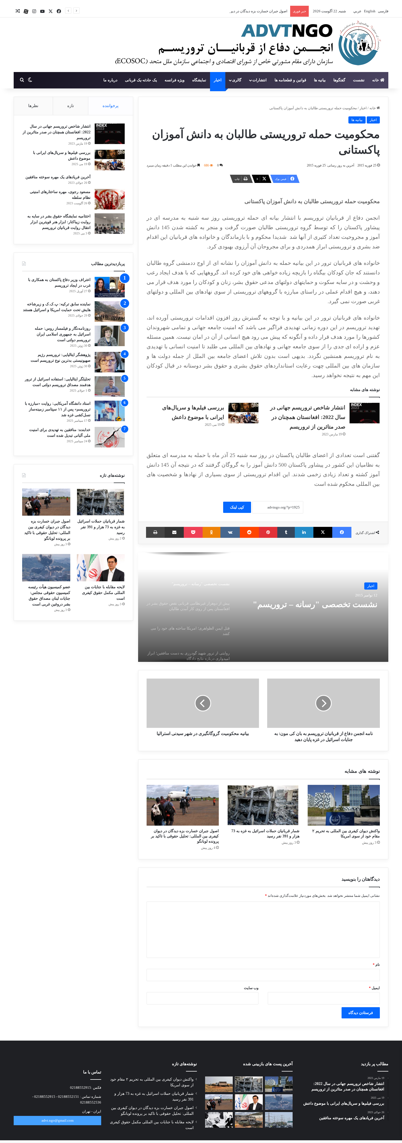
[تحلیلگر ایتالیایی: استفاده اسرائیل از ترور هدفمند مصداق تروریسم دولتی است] (110, 386)
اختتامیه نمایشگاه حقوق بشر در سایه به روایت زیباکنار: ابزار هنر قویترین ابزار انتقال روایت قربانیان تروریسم (59, 222)
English (369, 11)
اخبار (218, 80)
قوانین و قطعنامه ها (290, 80)
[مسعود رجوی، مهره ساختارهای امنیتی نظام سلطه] (110, 199)
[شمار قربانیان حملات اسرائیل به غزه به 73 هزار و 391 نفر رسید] (263, 805)
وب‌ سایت (251, 988)
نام (376, 965)
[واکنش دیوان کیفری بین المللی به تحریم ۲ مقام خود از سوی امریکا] (344, 805)
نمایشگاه (199, 80)
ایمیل (374, 988)
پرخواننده (110, 106)
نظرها (33, 106)
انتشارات (259, 80)
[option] (263, 607)
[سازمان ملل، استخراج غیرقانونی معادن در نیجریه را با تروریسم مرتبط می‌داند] (219, 1084)
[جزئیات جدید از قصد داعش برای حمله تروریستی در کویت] (279, 1120)
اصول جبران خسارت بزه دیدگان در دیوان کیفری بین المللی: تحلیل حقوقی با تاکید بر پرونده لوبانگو (215, 11)
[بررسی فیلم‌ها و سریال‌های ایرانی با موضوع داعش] (243, 413)
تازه (70, 106)
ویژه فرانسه (175, 80)
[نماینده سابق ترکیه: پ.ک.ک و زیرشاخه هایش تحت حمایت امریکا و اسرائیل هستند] (110, 311)
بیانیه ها (320, 80)
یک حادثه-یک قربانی (141, 80)
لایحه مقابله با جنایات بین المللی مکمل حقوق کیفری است (103, 593)
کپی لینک (237, 507)
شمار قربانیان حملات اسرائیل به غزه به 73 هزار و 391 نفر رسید (101, 527)
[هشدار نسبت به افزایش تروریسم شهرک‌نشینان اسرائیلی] (249, 1120)
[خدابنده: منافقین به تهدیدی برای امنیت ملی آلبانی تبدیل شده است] (110, 437)
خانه (376, 80)
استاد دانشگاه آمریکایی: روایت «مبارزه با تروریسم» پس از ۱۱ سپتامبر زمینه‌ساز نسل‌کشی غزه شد (58, 409)
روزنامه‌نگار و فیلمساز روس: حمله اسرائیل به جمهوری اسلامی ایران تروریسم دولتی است (63, 334)
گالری (236, 80)
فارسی (382, 11)
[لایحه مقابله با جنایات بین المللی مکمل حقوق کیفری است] (101, 567)
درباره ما (110, 80)
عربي (357, 11)
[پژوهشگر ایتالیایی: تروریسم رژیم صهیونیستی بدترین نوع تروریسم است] (110, 362)
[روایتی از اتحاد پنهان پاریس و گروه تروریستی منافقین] (219, 1120)
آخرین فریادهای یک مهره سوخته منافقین (58, 177)
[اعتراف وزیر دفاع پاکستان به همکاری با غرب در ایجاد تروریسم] (110, 287)
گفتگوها (339, 80)
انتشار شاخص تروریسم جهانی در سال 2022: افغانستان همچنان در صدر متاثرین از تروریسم (307, 417)
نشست (359, 80)
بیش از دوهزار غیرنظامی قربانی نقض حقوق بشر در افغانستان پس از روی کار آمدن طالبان (311, 609)
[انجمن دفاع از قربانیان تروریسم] (245, 45)
